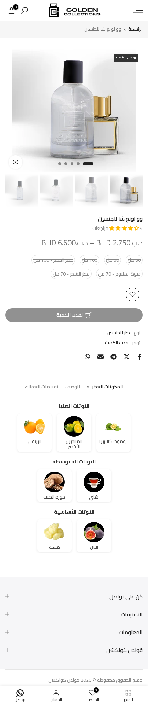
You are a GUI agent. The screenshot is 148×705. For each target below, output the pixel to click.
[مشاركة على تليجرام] (113, 357)
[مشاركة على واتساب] (87, 357)
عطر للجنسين (119, 332)
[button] (124, 228)
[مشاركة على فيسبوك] (140, 357)
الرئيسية (135, 29)
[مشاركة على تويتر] (127, 357)
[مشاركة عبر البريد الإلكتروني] (100, 357)
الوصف (72, 387)
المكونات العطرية (105, 387)
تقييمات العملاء (42, 387)
